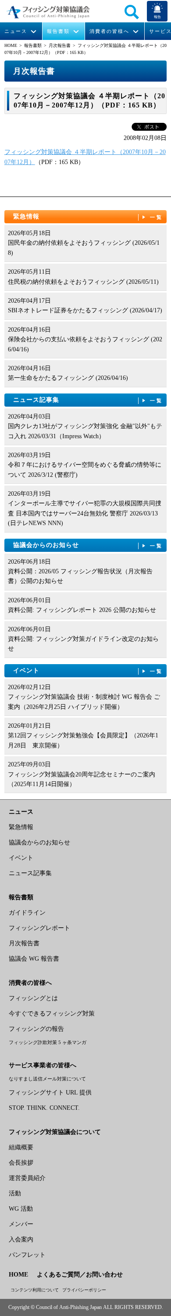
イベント (88, 670)
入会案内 (21, 1239)
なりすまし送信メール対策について (47, 1078)
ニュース (15, 31)
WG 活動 (21, 1208)
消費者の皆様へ (109, 31)
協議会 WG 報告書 (34, 958)
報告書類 (58, 31)
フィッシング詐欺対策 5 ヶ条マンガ (47, 1042)
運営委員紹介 (27, 1178)
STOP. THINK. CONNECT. (44, 1108)
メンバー (21, 1224)
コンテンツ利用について (35, 1289)
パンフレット (27, 1255)
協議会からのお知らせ (88, 545)
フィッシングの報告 (36, 1029)
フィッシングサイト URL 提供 (50, 1092)
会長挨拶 (21, 1162)
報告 (157, 17)
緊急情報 (88, 216)
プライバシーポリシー (84, 1289)
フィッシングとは (33, 998)
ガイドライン (27, 912)
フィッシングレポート (39, 928)
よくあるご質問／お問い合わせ (80, 1274)
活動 (15, 1193)
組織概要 (21, 1147)
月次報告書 (60, 45)
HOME (10, 45)
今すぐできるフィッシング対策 (52, 1013)
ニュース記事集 (88, 400)
